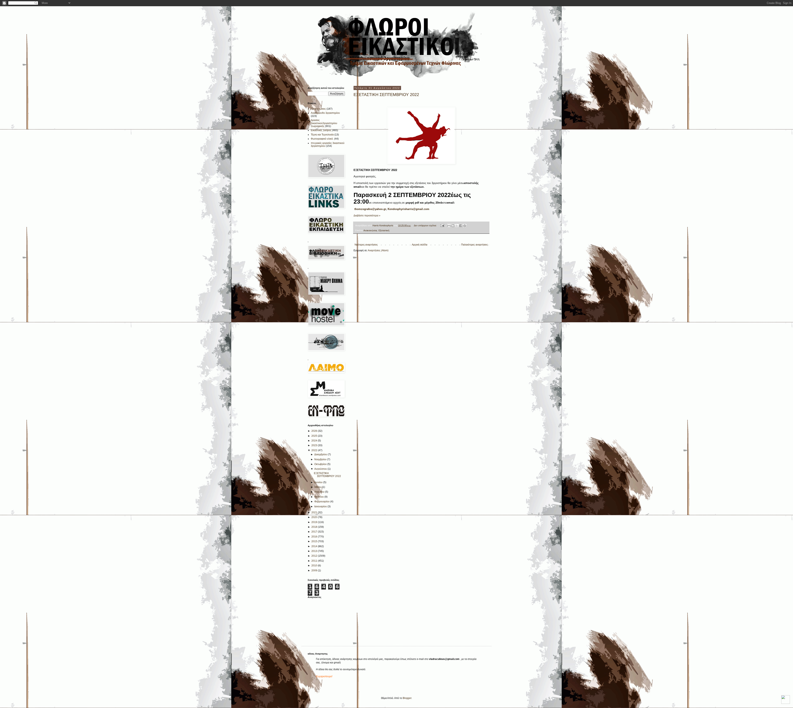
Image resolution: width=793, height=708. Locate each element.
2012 (314, 555)
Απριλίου (319, 491)
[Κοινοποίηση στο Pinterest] (465, 226)
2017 (314, 531)
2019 (314, 522)
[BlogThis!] (453, 226)
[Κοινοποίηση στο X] (457, 226)
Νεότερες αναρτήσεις (366, 244)
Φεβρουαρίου (322, 501)
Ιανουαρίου (321, 506)
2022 (314, 450)
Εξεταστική (384, 230)
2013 (314, 551)
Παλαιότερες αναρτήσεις (474, 244)
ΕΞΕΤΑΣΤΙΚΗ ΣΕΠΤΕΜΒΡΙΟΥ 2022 (386, 94)
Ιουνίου (318, 482)
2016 (314, 536)
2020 (314, 517)
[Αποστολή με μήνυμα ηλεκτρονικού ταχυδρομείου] (449, 226)
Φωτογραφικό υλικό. (322, 138)
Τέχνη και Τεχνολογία (322, 134)
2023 (314, 445)
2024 (314, 440)
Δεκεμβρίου (321, 454)
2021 (314, 512)
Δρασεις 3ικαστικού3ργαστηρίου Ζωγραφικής (324, 123)
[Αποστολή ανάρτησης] (442, 225)
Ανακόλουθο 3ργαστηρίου (325, 112)
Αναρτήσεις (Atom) (378, 250)
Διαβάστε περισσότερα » (367, 215)
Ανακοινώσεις (370, 230)
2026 (314, 430)
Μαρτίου (319, 496)
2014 (314, 546)
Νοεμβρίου (320, 459)
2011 (314, 560)
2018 (314, 526)
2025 (314, 435)
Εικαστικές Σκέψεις (321, 130)
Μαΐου (318, 487)
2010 (314, 565)
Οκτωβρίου (320, 464)
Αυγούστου (321, 468)
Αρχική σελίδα (419, 244)
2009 (314, 570)
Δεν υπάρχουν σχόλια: (425, 225)
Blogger (407, 698)
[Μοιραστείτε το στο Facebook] (461, 226)
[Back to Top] (785, 700)
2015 (314, 541)
